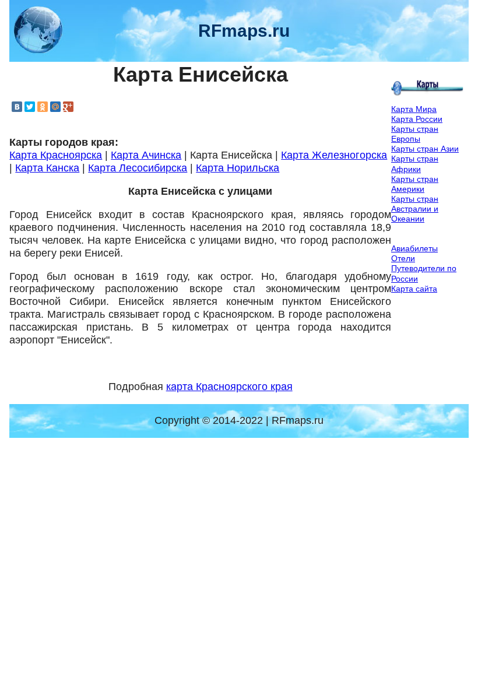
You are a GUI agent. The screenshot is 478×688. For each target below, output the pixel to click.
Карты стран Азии (425, 148)
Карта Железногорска (334, 155)
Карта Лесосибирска (137, 168)
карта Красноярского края (229, 386)
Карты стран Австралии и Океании (414, 208)
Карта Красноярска (55, 155)
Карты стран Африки (414, 163)
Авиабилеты (414, 248)
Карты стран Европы (414, 133)
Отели (403, 258)
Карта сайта (414, 288)
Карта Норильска (237, 168)
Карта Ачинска (146, 155)
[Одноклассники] (42, 106)
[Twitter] (29, 106)
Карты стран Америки (414, 184)
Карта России (416, 119)
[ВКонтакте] (17, 106)
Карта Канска (47, 168)
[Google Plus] (68, 106)
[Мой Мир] (55, 106)
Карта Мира (414, 109)
